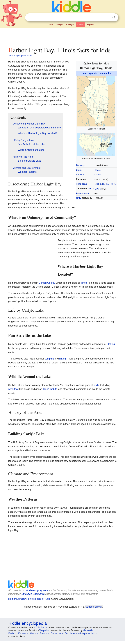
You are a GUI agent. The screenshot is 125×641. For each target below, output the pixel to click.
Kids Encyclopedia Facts (20, 55)
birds (96, 385)
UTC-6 (98, 183)
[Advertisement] (62, 36)
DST (90, 188)
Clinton (98, 174)
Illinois (97, 169)
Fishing (111, 344)
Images (60, 24)
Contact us (56, 633)
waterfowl (13, 389)
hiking (62, 358)
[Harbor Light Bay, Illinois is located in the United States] (96, 144)
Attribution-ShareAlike (33, 594)
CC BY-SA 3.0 (40, 627)
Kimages (70, 24)
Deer (45, 389)
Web (51, 24)
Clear (107, 17)
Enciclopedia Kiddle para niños (80, 633)
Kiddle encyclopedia (37, 590)
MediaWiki (88, 630)
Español (90, 24)
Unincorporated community (96, 73)
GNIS (78, 197)
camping (49, 358)
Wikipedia (44, 630)
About (33, 633)
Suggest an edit (93, 606)
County (80, 174)
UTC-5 (98, 188)
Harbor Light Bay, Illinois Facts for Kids (29, 598)
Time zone (81, 183)
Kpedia (80, 24)
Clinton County (47, 282)
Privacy (43, 633)
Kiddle (11, 633)
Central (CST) (109, 183)
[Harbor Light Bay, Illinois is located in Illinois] (96, 100)
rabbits (53, 389)
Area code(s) (82, 193)
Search (114, 17)
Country (80, 165)
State (79, 169)
